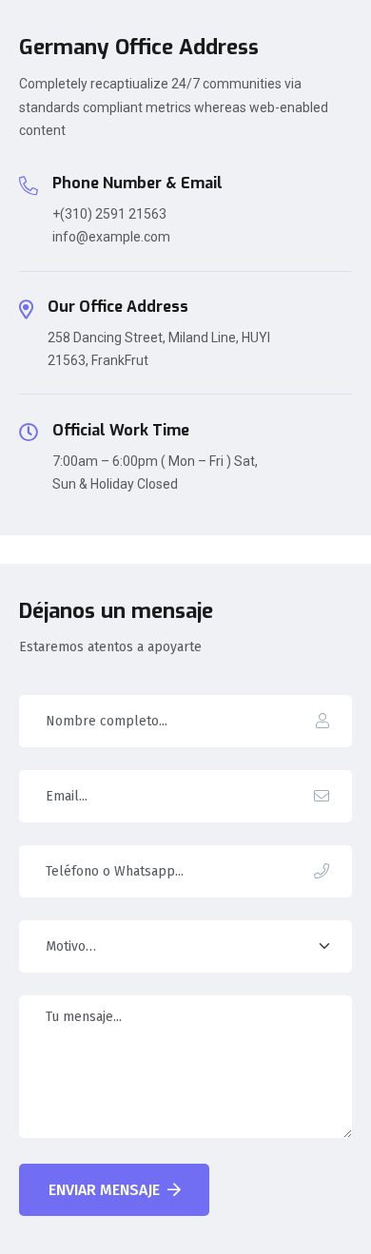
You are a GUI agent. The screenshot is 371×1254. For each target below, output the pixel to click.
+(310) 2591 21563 (109, 214)
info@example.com (111, 236)
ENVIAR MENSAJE (104, 1190)
